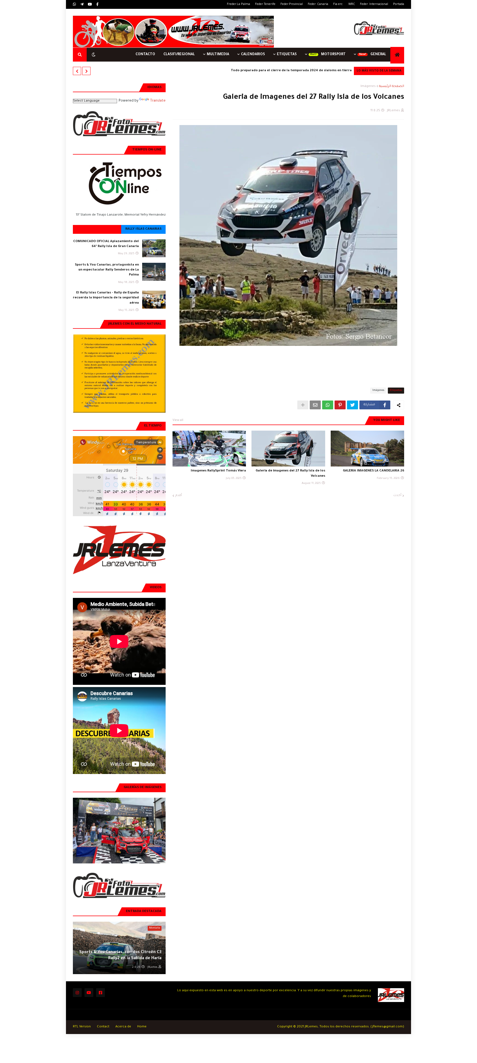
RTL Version (82, 1027)
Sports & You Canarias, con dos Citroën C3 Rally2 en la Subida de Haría (120, 955)
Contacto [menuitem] (145, 55)
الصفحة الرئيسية (391, 86)
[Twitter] (352, 405)
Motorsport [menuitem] (333, 55)
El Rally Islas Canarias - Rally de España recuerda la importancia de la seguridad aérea (106, 298)
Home (142, 1027)
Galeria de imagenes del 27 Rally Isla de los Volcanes (290, 473)
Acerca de (123, 1027)
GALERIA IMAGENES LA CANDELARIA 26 (373, 471)
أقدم (178, 495)
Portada (398, 4)
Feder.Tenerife (265, 4)
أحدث (397, 495)
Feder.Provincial (291, 4)
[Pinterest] (340, 405)
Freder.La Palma (238, 4)
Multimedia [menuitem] (218, 55)
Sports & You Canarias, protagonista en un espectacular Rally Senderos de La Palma (107, 270)
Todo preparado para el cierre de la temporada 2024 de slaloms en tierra (291, 71)
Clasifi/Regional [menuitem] (179, 55)
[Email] (315, 405)
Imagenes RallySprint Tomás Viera (218, 471)
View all (178, 420)
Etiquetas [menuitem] (287, 55)
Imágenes (368, 86)
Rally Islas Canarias (143, 229)
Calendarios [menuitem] (253, 55)
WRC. (351, 4)
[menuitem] (397, 55)
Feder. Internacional (374, 4)
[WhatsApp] (327, 405)
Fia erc (338, 4)
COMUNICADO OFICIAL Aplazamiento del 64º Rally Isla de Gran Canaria (106, 244)
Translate (158, 101)
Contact (103, 1027)
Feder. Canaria (318, 4)
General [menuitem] (378, 55)
